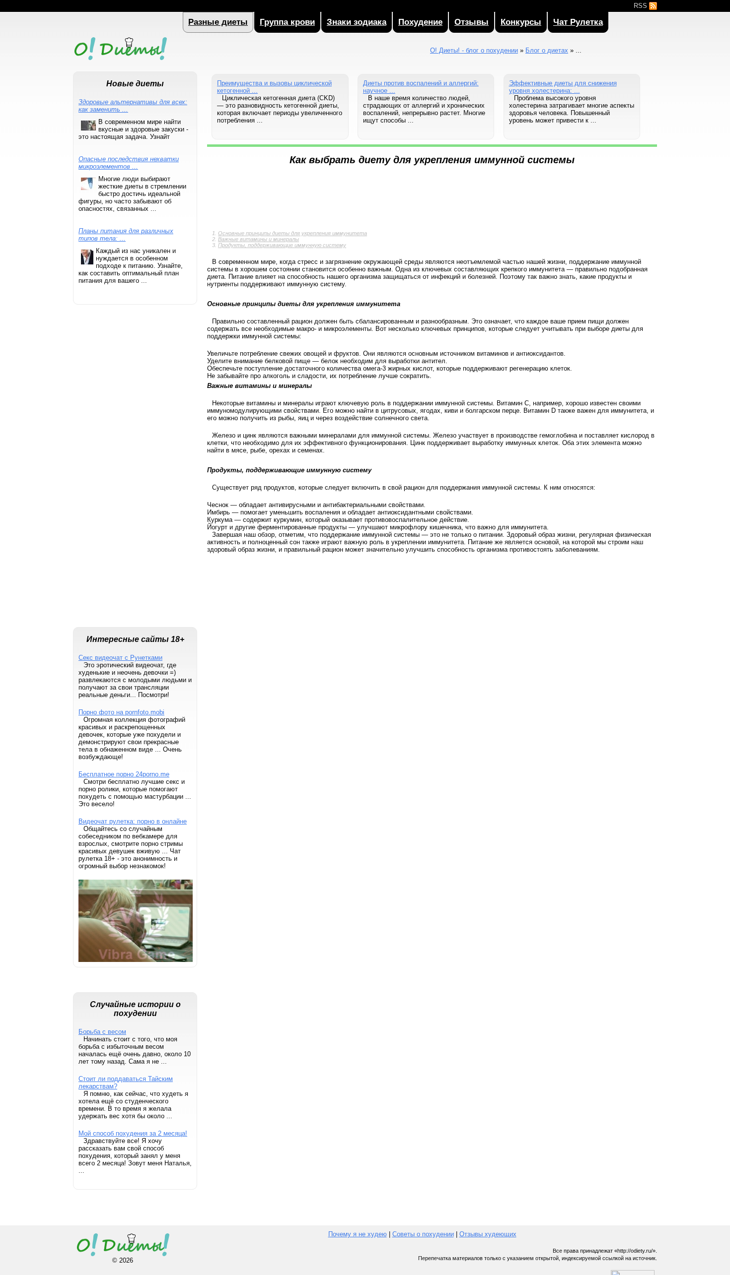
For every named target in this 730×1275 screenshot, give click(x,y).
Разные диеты (218, 22)
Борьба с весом (102, 1031)
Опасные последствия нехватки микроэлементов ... (128, 162)
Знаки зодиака (356, 22)
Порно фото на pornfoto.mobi (121, 712)
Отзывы (471, 22)
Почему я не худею (357, 1234)
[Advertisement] (135, 471)
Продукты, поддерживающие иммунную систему (282, 245)
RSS (641, 5)
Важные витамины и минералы (258, 239)
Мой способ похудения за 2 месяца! (132, 1133)
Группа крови (287, 22)
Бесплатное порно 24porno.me (123, 774)
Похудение (420, 22)
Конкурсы (521, 22)
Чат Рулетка (578, 22)
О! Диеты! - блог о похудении (120, 61)
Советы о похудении (423, 1234)
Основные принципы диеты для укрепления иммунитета (292, 233)
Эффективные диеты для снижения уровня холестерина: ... (563, 86)
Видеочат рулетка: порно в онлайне (132, 821)
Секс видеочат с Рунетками (120, 657)
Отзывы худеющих (487, 1234)
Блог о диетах (546, 50)
